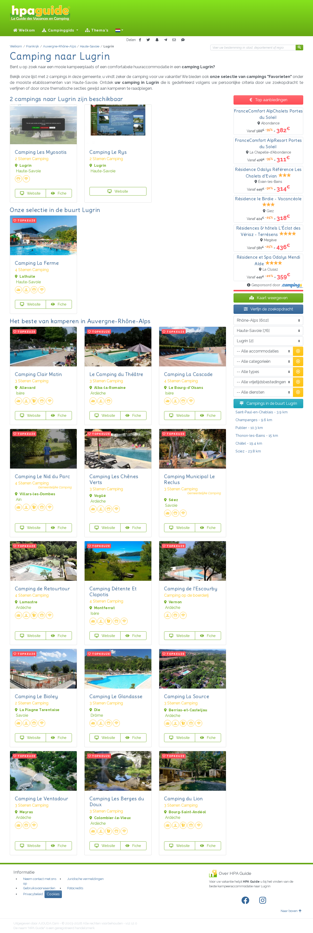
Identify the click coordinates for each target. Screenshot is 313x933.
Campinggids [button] (61, 30)
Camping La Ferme (37, 263)
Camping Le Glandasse (116, 696)
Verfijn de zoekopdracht (271, 309)
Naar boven (289, 911)
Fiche (62, 193)
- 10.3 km (249, 428)
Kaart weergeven (272, 298)
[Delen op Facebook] (140, 40)
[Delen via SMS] (183, 40)
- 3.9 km (261, 412)
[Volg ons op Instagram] (263, 900)
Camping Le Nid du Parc (42, 476)
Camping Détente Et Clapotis (113, 591)
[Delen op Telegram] (165, 40)
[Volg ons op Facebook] (246, 900)
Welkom (26, 30)
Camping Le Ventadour (41, 798)
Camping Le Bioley (36, 696)
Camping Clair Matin (38, 374)
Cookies (53, 894)
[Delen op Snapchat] (157, 40)
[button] (119, 30)
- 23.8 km (248, 451)
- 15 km (256, 435)
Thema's (99, 30)
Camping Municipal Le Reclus (189, 479)
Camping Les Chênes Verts (113, 479)
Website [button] (33, 193)
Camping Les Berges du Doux (116, 801)
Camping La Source (186, 696)
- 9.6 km (253, 420)
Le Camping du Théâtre (116, 374)
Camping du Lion (183, 798)
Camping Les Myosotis (41, 152)
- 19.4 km (248, 443)
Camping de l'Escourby (190, 588)
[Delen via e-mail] (174, 40)
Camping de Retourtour (42, 588)
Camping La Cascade (188, 374)
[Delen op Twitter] (148, 40)
